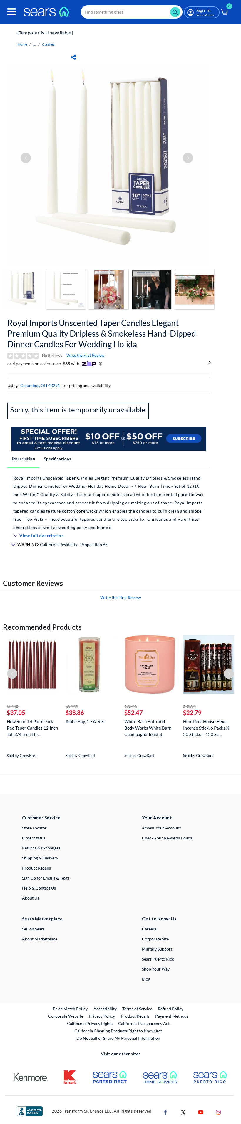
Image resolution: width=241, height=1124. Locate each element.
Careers (149, 928)
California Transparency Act (144, 1023)
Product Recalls (36, 867)
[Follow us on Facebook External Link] (165, 1111)
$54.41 (72, 706)
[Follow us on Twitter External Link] (183, 1111)
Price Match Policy (70, 1008)
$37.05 (16, 712)
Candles (48, 44)
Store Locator (34, 827)
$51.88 (13, 706)
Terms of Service (137, 1008)
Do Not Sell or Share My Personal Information (118, 1038)
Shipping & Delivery (40, 857)
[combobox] (132, 12)
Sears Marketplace (42, 918)
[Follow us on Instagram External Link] (218, 1111)
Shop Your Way (156, 968)
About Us (30, 897)
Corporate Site (155, 938)
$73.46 (130, 706)
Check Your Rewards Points (167, 837)
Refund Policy (170, 1008)
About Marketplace (39, 938)
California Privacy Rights (90, 1023)
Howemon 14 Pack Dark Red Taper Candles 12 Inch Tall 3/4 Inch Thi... (32, 728)
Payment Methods (171, 1016)
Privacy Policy (102, 1016)
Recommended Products (42, 627)
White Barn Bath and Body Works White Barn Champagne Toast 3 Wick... (147, 728)
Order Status (33, 837)
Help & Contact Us (39, 887)
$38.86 (75, 712)
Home (22, 44)
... (34, 44)
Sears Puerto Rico (158, 958)
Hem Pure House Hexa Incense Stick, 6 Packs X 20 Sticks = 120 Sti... (206, 728)
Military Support (157, 948)
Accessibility (105, 1008)
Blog (146, 978)
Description (23, 458)
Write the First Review (85, 355)
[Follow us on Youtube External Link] (201, 1111)
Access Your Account (161, 827)
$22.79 (192, 712)
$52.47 (133, 712)
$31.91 (189, 706)
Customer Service (41, 817)
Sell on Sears (33, 928)
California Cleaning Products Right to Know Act (118, 1030)
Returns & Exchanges (41, 847)
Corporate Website (66, 1016)
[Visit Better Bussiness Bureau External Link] (30, 1110)
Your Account (157, 817)
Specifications (57, 458)
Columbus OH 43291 (40, 385)
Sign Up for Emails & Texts (45, 877)
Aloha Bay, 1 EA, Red (85, 721)
